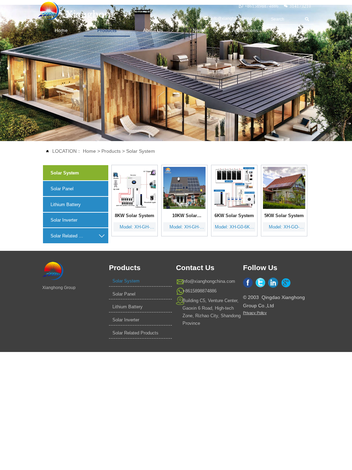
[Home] (48, 10)
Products (111, 151)
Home (89, 151)
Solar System (140, 151)
